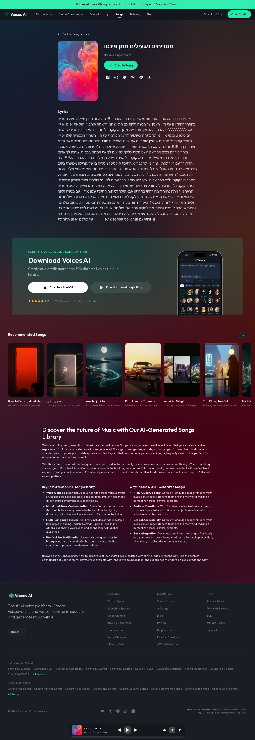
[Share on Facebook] (108, 77)
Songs (119, 14)
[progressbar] (127, 737)
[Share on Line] (141, 77)
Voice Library (99, 14)
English (15, 631)
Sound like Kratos (121, 669)
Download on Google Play (124, 287)
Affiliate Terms (216, 623)
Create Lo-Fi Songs (224, 689)
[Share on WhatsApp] (116, 77)
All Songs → (15, 694)
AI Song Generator (119, 623)
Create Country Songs (133, 689)
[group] (127, 737)
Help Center (164, 630)
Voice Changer (69, 14)
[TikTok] (125, 711)
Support (212, 630)
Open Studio (239, 14)
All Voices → (40, 674)
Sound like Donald (19, 669)
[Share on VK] (133, 77)
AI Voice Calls (115, 644)
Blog (149, 14)
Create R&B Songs (104, 689)
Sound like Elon (43, 669)
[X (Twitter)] (110, 711)
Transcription (116, 630)
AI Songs (162, 608)
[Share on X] (124, 77)
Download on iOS (61, 287)
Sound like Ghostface (69, 669)
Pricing (135, 14)
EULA (210, 615)
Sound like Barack (196, 669)
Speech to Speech (118, 608)
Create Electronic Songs (166, 689)
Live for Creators (168, 637)
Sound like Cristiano (169, 669)
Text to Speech (116, 601)
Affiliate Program (167, 644)
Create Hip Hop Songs (48, 689)
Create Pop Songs (19, 689)
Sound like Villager (221, 669)
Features (42, 14)
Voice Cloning (116, 615)
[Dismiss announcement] (249, 4)
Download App (213, 14)
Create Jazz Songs (197, 689)
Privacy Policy (215, 601)
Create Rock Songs (77, 689)
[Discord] (102, 711)
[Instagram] (118, 711)
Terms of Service (217, 608)
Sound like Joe (144, 669)
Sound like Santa (96, 669)
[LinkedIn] (133, 711)
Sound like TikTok (19, 674)
